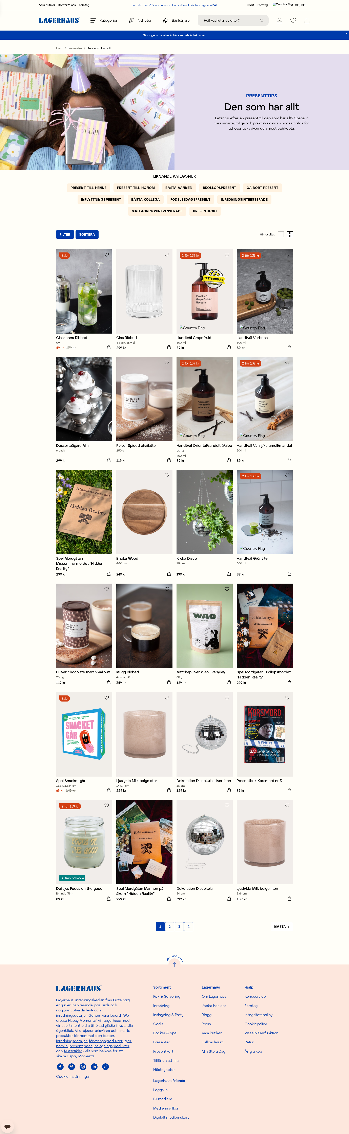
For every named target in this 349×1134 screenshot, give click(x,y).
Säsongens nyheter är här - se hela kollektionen (174, 35)
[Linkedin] (94, 1067)
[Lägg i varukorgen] (108, 347)
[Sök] (261, 20)
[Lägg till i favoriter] (107, 254)
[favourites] (293, 20)
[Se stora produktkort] (281, 234)
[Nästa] (282, 926)
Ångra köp (253, 1051)
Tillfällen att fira (166, 1060)
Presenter (74, 48)
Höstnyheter (164, 1069)
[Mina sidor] (279, 20)
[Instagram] (83, 1067)
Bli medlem (162, 1099)
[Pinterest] (71, 1067)
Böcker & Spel (165, 1033)
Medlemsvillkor (166, 1108)
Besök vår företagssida (199, 5)
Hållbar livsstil (213, 1042)
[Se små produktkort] (290, 234)
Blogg (206, 1014)
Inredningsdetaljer (71, 1041)
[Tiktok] (105, 1067)
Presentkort (163, 1051)
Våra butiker (47, 5)
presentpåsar (80, 1046)
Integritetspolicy (258, 1014)
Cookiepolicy (256, 1024)
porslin (62, 1046)
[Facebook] (60, 1067)
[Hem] (59, 20)
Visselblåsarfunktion (262, 1033)
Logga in (160, 1089)
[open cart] (307, 20)
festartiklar (73, 1051)
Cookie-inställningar (73, 1076)
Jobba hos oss (214, 1005)
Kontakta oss (67, 5)
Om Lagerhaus (214, 996)
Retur (249, 1042)
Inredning (161, 1005)
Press (206, 1024)
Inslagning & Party (168, 1014)
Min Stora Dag (213, 1051)
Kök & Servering (166, 996)
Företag (84, 5)
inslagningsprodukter (111, 1046)
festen (108, 1035)
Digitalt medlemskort (171, 1117)
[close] (346, 33)
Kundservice (255, 996)
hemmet (87, 1035)
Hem (59, 48)
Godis (158, 1024)
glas (127, 1041)
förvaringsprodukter (106, 1041)
